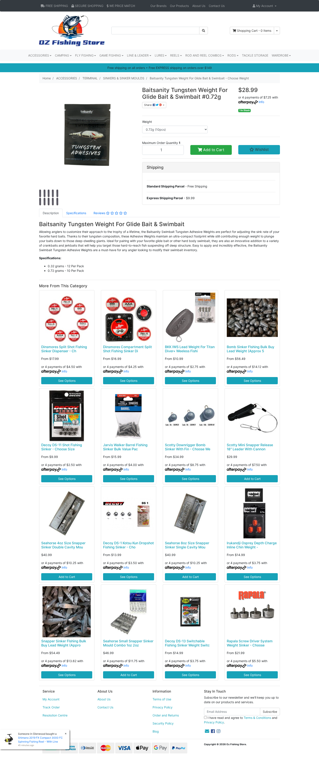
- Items (254, 30)
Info (261, 102)
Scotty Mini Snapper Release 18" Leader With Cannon (250, 447)
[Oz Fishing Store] (72, 30)
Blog (156, 731)
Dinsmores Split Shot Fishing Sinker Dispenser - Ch (64, 349)
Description (51, 213)
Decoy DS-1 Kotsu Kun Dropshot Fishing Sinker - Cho (128, 545)
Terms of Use (162, 699)
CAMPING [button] (62, 55)
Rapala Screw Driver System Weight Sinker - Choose (250, 643)
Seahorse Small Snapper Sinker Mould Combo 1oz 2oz (128, 643)
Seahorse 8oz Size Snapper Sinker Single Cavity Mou (187, 545)
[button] (264, 6)
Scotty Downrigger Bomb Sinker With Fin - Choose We (187, 447)
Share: (148, 105)
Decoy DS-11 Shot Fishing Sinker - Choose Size (61, 447)
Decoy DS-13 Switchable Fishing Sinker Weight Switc (187, 643)
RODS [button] (231, 55)
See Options (67, 380)
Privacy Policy (163, 707)
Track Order (51, 707)
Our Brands (158, 6)
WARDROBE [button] (280, 55)
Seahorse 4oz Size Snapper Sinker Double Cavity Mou (63, 545)
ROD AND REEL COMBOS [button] (203, 55)
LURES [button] (159, 55)
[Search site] (203, 30)
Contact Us (217, 6)
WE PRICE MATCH (122, 6)
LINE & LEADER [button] (138, 55)
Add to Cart (213, 149)
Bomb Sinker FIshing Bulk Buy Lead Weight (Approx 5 (250, 349)
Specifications (76, 213)
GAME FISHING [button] (110, 55)
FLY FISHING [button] (84, 55)
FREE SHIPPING (56, 6)
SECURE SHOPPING (88, 6)
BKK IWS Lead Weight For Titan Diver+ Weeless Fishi (190, 349)
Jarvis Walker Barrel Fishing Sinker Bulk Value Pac (125, 447)
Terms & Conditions (257, 718)
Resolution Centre (55, 715)
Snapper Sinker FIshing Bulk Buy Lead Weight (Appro (63, 643)
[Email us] (207, 731)
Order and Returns (166, 715)
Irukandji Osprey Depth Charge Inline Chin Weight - (252, 545)
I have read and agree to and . (240, 720)
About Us (198, 6)
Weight (147, 122)
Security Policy (163, 723)
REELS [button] (174, 55)
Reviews (100, 213)
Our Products (179, 6)
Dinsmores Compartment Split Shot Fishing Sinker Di (127, 349)
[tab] (50, 213)
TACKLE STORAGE (255, 55)
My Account (51, 699)
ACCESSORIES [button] (38, 55)
